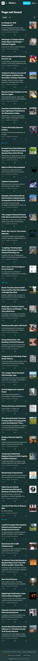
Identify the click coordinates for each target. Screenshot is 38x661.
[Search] (34, 17)
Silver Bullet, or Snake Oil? (10, 409)
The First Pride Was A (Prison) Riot (14, 507)
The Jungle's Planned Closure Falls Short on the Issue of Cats (14, 216)
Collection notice (31, 652)
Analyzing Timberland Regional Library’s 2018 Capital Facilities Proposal (14, 456)
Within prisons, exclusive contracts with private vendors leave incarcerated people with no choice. (13, 185)
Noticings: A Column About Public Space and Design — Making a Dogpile (13, 41)
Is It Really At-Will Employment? (9, 24)
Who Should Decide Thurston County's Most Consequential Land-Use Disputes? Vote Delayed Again (14, 420)
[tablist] (7, 17)
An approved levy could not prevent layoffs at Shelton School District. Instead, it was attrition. (14, 533)
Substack (11, 659)
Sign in (34, 3)
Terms (24, 652)
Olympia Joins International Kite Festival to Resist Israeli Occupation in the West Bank (13, 198)
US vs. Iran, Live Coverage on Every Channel (13, 268)
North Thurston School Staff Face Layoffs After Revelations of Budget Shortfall (14, 290)
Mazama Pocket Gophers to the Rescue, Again (14, 93)
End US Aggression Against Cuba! (13, 390)
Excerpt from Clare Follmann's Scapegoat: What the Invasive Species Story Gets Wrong (14, 150)
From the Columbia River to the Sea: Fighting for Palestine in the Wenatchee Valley (14, 111)
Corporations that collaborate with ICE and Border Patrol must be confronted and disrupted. (14, 550)
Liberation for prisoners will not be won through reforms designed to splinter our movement (13, 346)
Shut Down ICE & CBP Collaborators (10, 545)
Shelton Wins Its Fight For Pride (12, 438)
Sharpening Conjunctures (12, 473)
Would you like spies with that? (14, 325)
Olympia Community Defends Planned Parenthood (14, 611)
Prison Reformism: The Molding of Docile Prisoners (13, 341)
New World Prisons (9, 579)
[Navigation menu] (4, 3)
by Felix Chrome (7, 511)
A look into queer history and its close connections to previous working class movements (14, 362)
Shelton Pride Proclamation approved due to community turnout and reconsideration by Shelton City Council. (14, 443)
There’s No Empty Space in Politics (12, 128)
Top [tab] (10, 17)
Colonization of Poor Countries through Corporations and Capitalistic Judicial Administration (14, 583)
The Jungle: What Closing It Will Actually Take (13, 374)
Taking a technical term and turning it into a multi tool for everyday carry (14, 476)
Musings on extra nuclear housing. (13, 47)
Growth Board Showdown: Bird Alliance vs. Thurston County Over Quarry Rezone (14, 629)
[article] (19, 29)
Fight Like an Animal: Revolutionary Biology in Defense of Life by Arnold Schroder (12, 489)
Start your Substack (15, 655)
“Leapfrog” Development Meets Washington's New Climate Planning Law (12, 250)
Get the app (26, 655)
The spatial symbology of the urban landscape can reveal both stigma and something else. (14, 315)
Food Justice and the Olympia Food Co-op (14, 57)
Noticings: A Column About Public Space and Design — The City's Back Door (14, 309)
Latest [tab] (5, 17)
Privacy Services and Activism (14, 406)
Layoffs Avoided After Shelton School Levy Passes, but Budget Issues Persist (14, 527)
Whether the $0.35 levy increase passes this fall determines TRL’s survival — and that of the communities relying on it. (12, 81)
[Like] (3, 177)
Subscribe (27, 3)
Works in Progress (12, 32)
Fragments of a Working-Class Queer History (14, 357)
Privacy (19, 652)
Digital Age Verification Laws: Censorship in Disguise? (14, 595)
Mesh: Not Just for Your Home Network (14, 232)
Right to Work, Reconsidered (13, 167)
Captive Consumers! (10, 181)
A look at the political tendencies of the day (13, 133)
